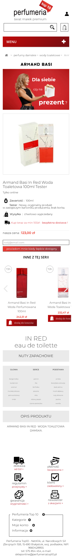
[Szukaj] (52, 27)
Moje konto (20, 525)
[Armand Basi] (36, 65)
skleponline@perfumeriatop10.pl (36, 554)
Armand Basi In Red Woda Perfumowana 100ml (22, 307)
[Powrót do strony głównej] (6, 55)
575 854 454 (33, 551)
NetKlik (36, 541)
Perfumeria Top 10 (25, 514)
